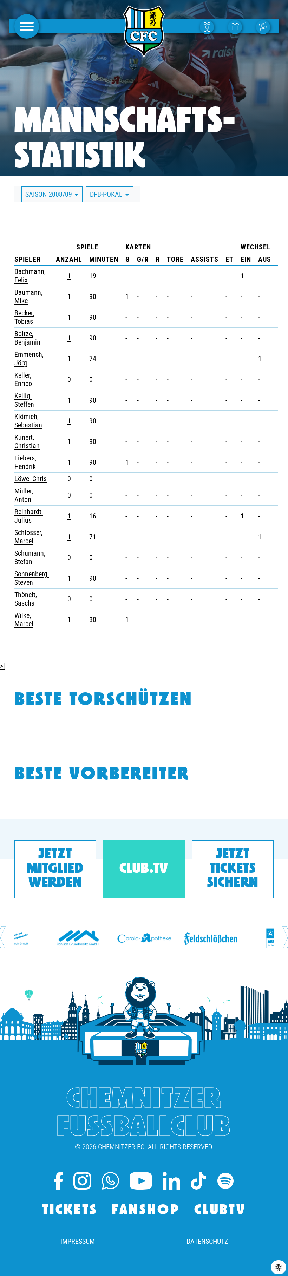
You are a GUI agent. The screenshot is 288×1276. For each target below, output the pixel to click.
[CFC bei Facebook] (58, 1181)
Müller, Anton (23, 495)
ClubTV (220, 1211)
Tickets (70, 1211)
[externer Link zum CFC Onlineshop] (237, 26)
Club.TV (143, 869)
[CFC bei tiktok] (198, 1181)
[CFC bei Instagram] (82, 1181)
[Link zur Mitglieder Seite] (265, 26)
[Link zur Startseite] (144, 54)
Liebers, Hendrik (25, 462)
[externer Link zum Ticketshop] (208, 26)
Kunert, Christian (27, 441)
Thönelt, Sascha (25, 598)
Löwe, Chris (30, 479)
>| (2, 666)
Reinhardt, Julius (28, 516)
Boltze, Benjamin (27, 337)
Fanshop (146, 1211)
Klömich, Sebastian (28, 420)
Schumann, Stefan (29, 557)
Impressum (77, 1241)
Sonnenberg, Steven (31, 578)
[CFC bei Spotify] (225, 1181)
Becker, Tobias (24, 317)
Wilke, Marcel (23, 619)
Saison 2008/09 (49, 194)
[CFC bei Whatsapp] (110, 1181)
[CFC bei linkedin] (171, 1181)
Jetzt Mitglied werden (55, 869)
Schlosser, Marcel (28, 536)
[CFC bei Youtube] (141, 1181)
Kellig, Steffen (24, 400)
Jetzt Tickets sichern (232, 869)
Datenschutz (207, 1241)
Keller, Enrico (23, 379)
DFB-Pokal (107, 194)
